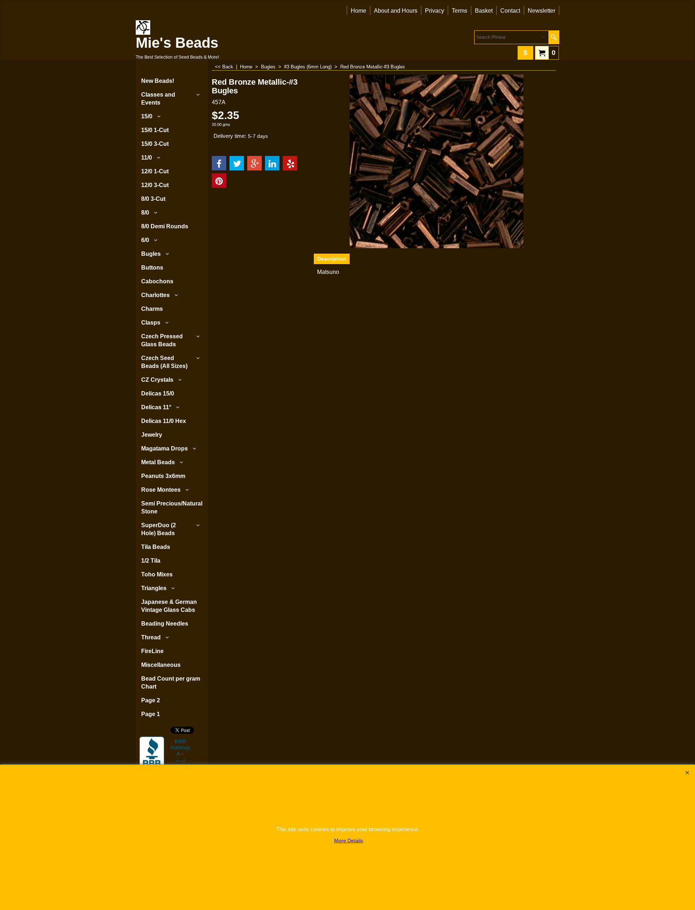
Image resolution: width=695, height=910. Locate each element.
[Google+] (254, 163)
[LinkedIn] (272, 163)
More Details (348, 840)
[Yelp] (290, 163)
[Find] (553, 37)
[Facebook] (219, 163)
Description (331, 259)
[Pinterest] (219, 180)
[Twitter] (236, 163)
